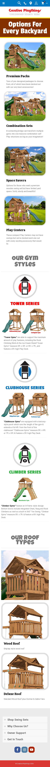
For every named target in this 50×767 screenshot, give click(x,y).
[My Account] (36, 3)
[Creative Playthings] (25, 11)
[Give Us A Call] (25, 3)
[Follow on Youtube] (32, 750)
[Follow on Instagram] (24, 750)
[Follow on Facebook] (17, 750)
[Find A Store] (30, 3)
